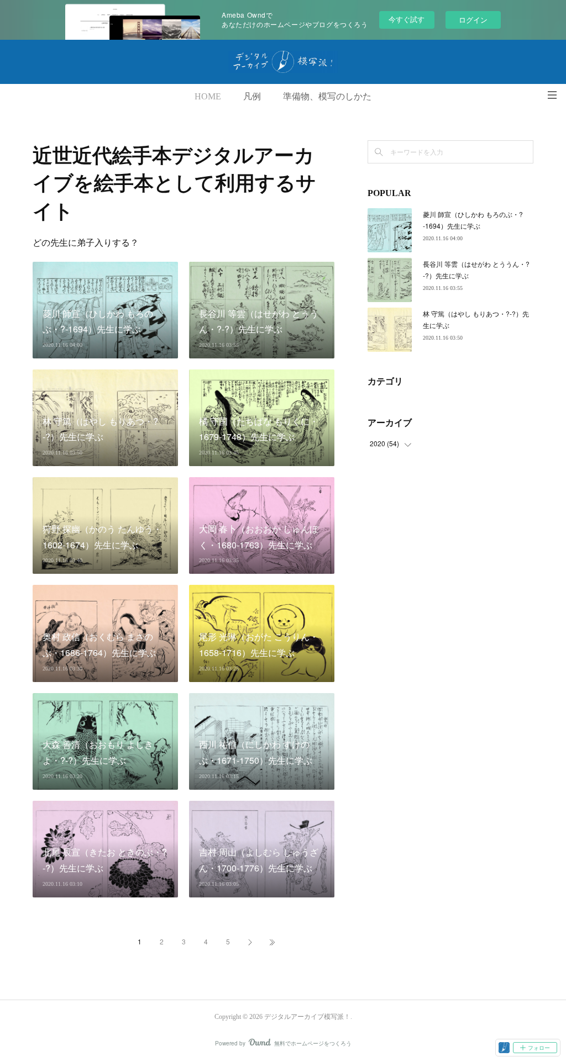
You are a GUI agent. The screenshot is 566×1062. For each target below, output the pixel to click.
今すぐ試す (406, 19)
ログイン (473, 19)
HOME (208, 96)
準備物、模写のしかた (327, 96)
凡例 (252, 96)
